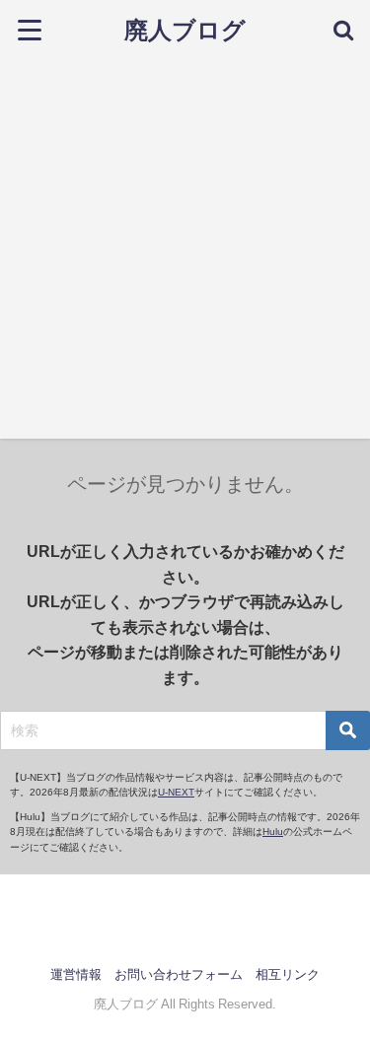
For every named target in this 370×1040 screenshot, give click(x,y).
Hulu (272, 831)
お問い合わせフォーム (178, 974)
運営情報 (76, 974)
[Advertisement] (185, 254)
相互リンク (288, 974)
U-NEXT (176, 792)
